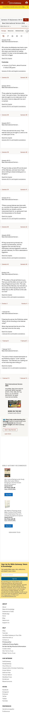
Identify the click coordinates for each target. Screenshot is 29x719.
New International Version (13, 384)
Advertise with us (7, 637)
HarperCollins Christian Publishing (12, 668)
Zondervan (5, 679)
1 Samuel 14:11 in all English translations (14, 368)
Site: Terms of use (7, 651)
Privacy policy (6, 642)
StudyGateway (6, 664)
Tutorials (5, 633)
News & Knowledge (8, 609)
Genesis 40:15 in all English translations (14, 179)
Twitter (4, 698)
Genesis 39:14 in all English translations (14, 106)
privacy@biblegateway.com (8, 596)
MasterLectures (7, 681)
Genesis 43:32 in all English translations (14, 258)
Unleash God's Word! (14, 413)
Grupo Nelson (6, 670)
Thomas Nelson (7, 675)
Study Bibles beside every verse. (16, 7)
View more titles (14, 532)
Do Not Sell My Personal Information (14, 646)
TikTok (4, 696)
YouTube (5, 701)
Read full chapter (7, 58)
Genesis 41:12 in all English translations (14, 218)
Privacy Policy (7, 595)
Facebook (5, 690)
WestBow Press (7, 677)
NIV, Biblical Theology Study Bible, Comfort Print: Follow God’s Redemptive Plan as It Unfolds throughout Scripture (13, 513)
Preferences (6, 711)
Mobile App (5, 614)
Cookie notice (6, 649)
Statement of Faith (8, 611)
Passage (3, 31)
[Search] (26, 19)
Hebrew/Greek (19, 31)
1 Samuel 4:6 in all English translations (13, 334)
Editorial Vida (6, 672)
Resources (10, 31)
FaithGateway (6, 661)
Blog (3, 618)
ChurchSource (6, 666)
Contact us (5, 640)
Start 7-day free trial (10, 430)
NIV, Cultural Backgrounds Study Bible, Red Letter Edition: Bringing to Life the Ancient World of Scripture (14, 481)
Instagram (5, 692)
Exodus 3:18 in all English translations (13, 297)
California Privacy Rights (10, 644)
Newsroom (5, 620)
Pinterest (5, 694)
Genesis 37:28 (7, 65)
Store (4, 616)
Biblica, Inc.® (9, 394)
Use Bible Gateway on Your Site (11, 635)
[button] (26, 3)
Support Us (5, 622)
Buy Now (8, 494)
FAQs (4, 631)
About (4, 607)
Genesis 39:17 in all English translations (14, 140)
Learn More (8, 434)
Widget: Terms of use (8, 653)
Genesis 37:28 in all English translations (14, 71)
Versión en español (8, 709)
